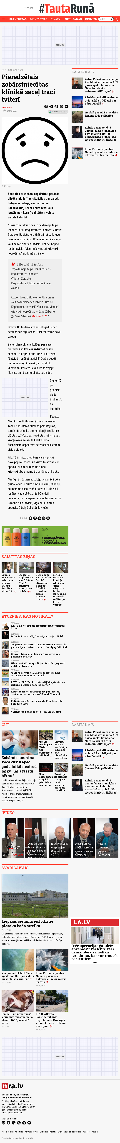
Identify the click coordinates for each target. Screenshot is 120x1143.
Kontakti (95, 1132)
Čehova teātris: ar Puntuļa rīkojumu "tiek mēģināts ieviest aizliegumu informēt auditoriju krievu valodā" (59, 589)
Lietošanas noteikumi (48, 1132)
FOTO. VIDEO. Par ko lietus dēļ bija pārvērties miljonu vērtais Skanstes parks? (38, 683)
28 (14, 591)
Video (8, 812)
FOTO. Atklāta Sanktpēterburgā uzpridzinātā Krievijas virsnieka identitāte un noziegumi (51, 1020)
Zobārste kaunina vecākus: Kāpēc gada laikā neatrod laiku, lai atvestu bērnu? (19, 766)
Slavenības (18, 19)
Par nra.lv (5, 1132)
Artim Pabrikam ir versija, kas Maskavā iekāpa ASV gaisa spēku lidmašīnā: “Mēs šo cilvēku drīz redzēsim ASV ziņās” (101, 85)
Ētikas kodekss (75, 1132)
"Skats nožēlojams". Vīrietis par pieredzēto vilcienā (46, 748)
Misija (20, 1132)
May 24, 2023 (40, 316)
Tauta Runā (12, 69)
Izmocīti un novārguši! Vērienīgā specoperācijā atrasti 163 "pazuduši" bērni (17, 1018)
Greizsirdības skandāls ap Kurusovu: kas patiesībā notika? (35, 655)
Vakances (86, 1132)
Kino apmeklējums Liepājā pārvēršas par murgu (47, 779)
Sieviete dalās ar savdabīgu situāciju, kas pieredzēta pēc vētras (61, 750)
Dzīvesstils (38, 19)
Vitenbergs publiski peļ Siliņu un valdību (36, 711)
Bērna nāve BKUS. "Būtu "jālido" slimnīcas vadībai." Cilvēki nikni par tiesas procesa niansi (43, 587)
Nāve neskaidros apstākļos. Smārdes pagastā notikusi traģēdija (38, 665)
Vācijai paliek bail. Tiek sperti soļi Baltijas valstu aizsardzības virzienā (18, 976)
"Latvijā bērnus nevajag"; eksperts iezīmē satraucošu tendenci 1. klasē (35, 674)
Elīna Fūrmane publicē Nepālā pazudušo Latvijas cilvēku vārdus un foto (101, 152)
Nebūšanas (73, 19)
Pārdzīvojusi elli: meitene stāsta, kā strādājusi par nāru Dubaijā (101, 100)
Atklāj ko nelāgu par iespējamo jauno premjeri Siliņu (38, 627)
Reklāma (13, 1132)
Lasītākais (83, 71)
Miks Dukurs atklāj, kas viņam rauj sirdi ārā (37, 636)
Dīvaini (56, 19)
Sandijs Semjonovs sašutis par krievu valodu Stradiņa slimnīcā (8, 583)
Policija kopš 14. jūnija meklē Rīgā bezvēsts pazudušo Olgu (36, 702)
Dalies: (23, 518)
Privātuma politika (31, 1132)
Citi (21, 69)
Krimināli (93, 19)
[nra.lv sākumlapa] (28, 8)
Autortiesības (63, 1132)
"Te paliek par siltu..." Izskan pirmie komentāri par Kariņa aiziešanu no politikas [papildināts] (39, 646)
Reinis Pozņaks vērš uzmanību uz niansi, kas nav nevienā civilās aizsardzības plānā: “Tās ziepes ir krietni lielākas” (101, 133)
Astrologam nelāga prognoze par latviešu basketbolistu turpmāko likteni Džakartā (35, 693)
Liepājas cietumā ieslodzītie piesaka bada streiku (27, 923)
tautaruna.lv (7, 107)
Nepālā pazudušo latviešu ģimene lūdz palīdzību (101, 114)
